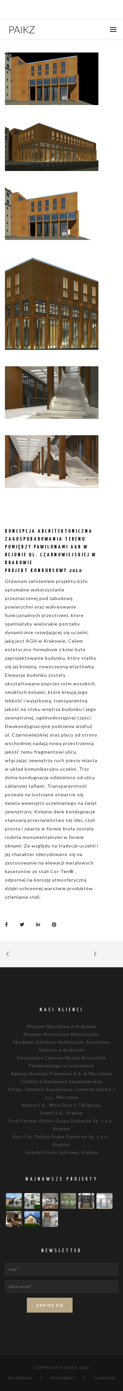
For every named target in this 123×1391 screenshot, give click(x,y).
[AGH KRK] (8, 924)
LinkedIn (104, 1378)
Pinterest (63, 1378)
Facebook (20, 1378)
